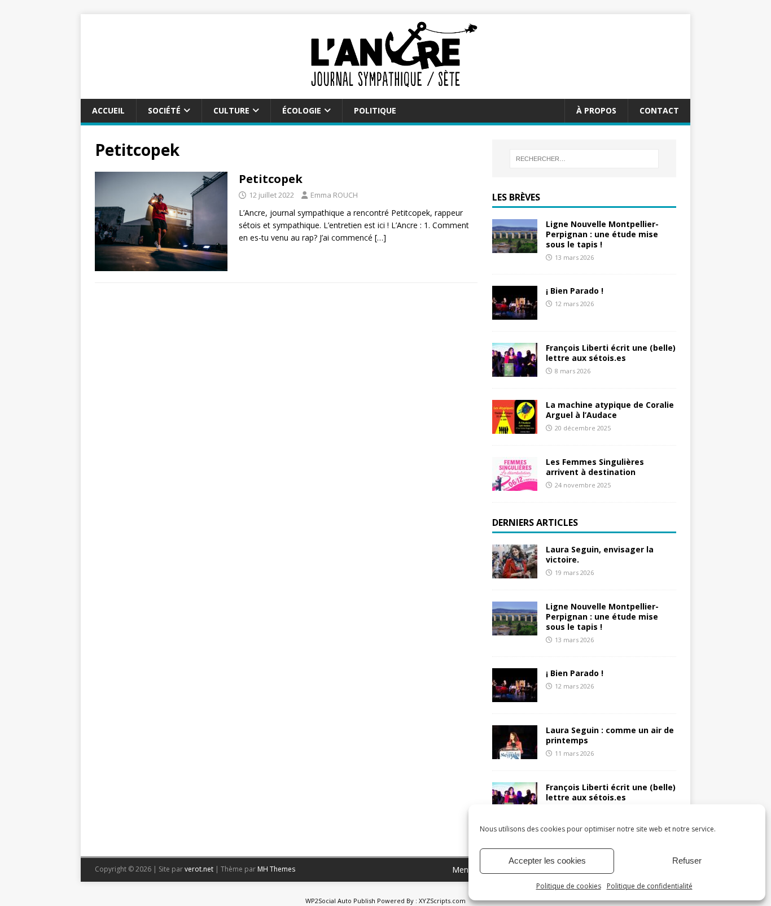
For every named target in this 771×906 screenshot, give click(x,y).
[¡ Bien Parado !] (514, 313)
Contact (659, 110)
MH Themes (276, 869)
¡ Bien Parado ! (574, 290)
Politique (375, 110)
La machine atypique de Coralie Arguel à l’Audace (610, 409)
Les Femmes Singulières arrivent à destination (595, 466)
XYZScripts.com (442, 900)
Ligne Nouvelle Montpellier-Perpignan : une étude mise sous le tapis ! (602, 234)
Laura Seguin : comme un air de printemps (610, 735)
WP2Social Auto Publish (340, 900)
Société (164, 110)
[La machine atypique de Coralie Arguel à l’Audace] (514, 427)
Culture (231, 110)
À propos (596, 110)
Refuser (687, 860)
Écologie (301, 110)
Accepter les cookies (547, 860)
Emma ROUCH (334, 195)
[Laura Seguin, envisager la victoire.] (514, 571)
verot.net (199, 869)
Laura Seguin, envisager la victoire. (600, 554)
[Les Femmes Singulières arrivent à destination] (514, 484)
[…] (380, 237)
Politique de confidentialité (650, 886)
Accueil (108, 110)
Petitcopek (271, 178)
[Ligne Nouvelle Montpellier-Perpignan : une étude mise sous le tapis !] (514, 246)
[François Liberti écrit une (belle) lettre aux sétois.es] (514, 370)
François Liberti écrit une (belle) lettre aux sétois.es (611, 352)
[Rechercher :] (584, 158)
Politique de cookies (568, 886)
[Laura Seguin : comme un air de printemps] (514, 752)
